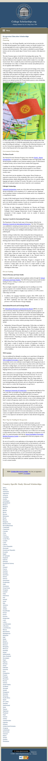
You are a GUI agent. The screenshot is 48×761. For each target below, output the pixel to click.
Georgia (5, 573)
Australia (5, 497)
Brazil (4, 518)
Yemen (5, 737)
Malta (4, 639)
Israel (4, 601)
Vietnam (5, 734)
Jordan (5, 609)
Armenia (5, 495)
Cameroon (6, 529)
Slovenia (5, 696)
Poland (5, 675)
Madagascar (6, 633)
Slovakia (5, 694)
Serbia (5, 690)
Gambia (5, 571)
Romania (5, 679)
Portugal (5, 677)
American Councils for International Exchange (17, 224)
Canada (5, 531)
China (4, 535)
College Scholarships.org (24, 21)
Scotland (5, 686)
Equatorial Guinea (8, 563)
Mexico (5, 641)
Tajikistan (5, 711)
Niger (4, 660)
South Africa (6, 698)
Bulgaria (5, 522)
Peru (4, 671)
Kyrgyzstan (6, 618)
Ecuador (5, 552)
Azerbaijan (6, 501)
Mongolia (5, 647)
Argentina (6, 493)
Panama (5, 669)
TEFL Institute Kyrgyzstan (10, 360)
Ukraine (5, 724)
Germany (5, 575)
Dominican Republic (9, 550)
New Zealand (7, 656)
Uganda (5, 722)
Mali (4, 637)
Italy (4, 603)
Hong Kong (6, 588)
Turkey (5, 718)
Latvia (4, 622)
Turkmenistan (7, 720)
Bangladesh (6, 503)
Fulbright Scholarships (9, 189)
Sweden (5, 703)
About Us (34, 752)
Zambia (5, 739)
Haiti (4, 584)
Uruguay (5, 728)
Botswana (6, 516)
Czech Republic (8, 546)
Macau (5, 630)
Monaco (5, 645)
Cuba (4, 542)
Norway (5, 664)
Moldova (5, 643)
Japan (5, 607)
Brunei (5, 520)
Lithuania (5, 626)
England (5, 558)
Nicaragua (6, 658)
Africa (4, 488)
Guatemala (6, 582)
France (5, 569)
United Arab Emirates (9, 726)
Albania (5, 489)
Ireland (5, 599)
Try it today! (26, 473)
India (4, 594)
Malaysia (5, 635)
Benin (4, 512)
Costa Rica (6, 539)
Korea (4, 614)
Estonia (5, 559)
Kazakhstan (6, 611)
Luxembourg (6, 628)
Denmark (5, 548)
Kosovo (5, 616)
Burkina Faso (7, 524)
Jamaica (5, 605)
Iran (4, 597)
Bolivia (5, 510)
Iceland (5, 592)
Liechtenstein (7, 624)
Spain (4, 700)
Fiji (4, 565)
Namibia (5, 650)
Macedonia (6, 631)
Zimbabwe (6, 741)
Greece (5, 578)
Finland (5, 567)
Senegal (5, 688)
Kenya (5, 612)
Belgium (5, 506)
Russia (5, 681)
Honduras (6, 586)
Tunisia (5, 717)
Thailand (5, 713)
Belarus (5, 505)
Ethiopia (5, 561)
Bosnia (5, 514)
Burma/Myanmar (8, 525)
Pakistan (5, 667)
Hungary (5, 590)
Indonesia (6, 595)
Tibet (4, 715)
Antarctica (6, 491)
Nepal (4, 652)
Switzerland (6, 705)
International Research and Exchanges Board (19, 309)
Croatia (5, 541)
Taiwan (5, 709)
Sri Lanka (6, 701)
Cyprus (5, 544)
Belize (5, 508)
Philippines (6, 673)
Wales (5, 736)
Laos (4, 620)
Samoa (5, 683)
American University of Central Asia (15, 390)
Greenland (6, 580)
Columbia (6, 537)
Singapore (6, 692)
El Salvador (6, 556)
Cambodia (6, 527)
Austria (5, 499)
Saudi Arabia (7, 684)
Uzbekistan (6, 730)
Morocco (5, 648)
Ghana (5, 577)
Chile (4, 533)
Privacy (34, 754)
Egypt (4, 554)
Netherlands (6, 654)
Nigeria (5, 662)
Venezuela (6, 732)
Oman (4, 665)
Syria (4, 707)
